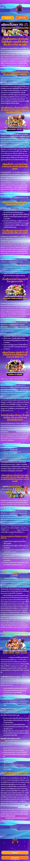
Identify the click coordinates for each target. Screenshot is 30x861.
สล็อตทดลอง (12, 432)
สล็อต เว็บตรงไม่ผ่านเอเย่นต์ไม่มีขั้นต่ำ (14, 806)
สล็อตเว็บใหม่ (4, 657)
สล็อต (20, 515)
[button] (5, 7)
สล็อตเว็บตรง (14, 208)
